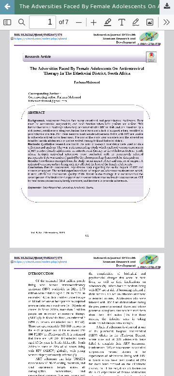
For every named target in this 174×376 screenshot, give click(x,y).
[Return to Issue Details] (7, 7)
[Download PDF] (167, 7)
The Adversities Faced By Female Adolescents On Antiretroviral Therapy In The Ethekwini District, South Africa (96, 7)
